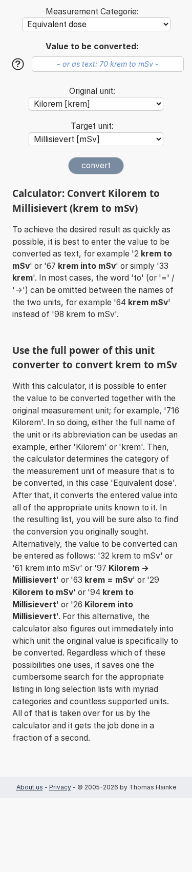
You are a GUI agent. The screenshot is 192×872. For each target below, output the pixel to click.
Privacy (60, 787)
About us (29, 787)
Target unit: (92, 126)
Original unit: (92, 91)
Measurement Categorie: (92, 11)
